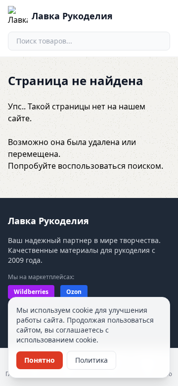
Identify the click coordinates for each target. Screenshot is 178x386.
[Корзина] (137, 16)
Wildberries (31, 292)
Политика (91, 360)
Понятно (39, 360)
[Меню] (160, 16)
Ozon (74, 292)
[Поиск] (158, 41)
